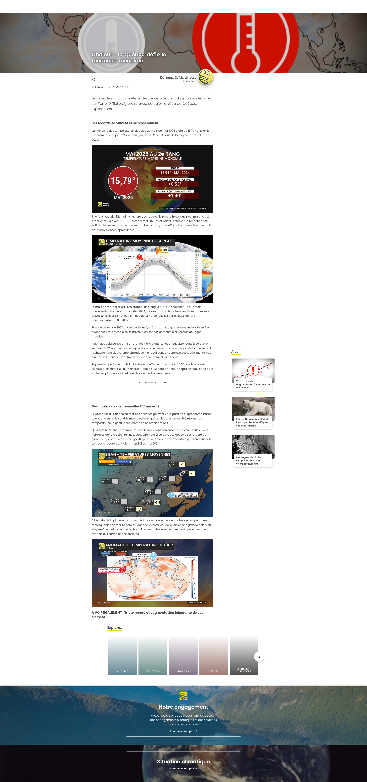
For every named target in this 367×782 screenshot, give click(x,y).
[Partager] (94, 80)
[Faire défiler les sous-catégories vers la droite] (259, 657)
